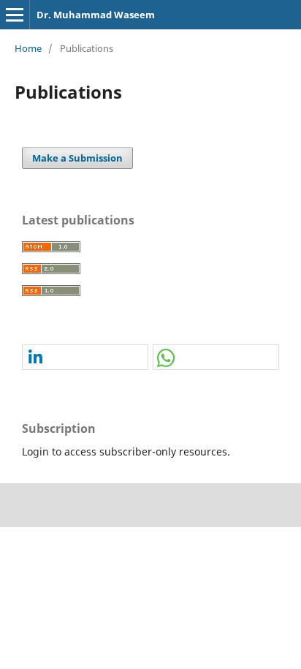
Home (28, 48)
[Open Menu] (14, 14)
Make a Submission (77, 158)
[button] (85, 358)
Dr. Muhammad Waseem (96, 14)
